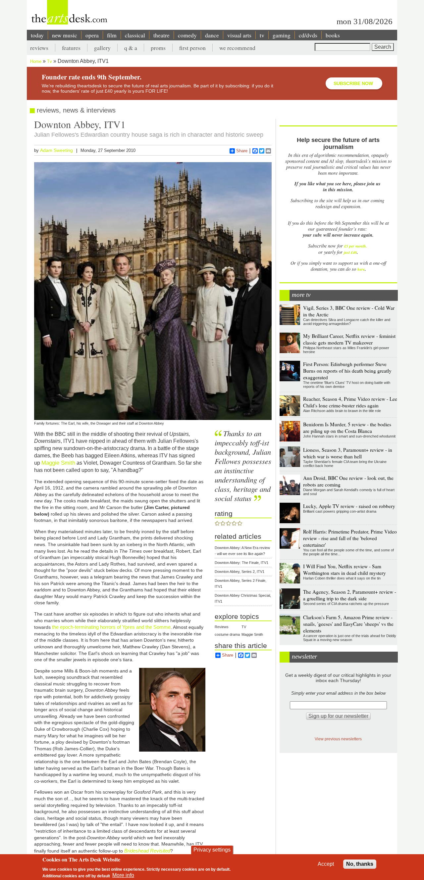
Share (241, 150)
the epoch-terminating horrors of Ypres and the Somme (111, 627)
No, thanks (359, 864)
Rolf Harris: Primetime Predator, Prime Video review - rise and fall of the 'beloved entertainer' (350, 538)
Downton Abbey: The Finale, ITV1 (241, 563)
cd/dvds (308, 35)
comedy (187, 35)
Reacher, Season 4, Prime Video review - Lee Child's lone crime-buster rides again (350, 402)
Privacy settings (212, 850)
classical (135, 35)
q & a (130, 48)
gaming (282, 35)
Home (35, 61)
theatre (161, 35)
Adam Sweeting (56, 150)
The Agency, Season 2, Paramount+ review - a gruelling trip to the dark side (349, 595)
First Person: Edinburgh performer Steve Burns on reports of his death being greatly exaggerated (347, 371)
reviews (39, 48)
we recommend (237, 48)
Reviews (222, 627)
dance (212, 35)
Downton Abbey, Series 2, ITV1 (239, 572)
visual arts (239, 35)
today (37, 35)
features (71, 48)
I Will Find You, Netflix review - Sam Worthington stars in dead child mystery (344, 569)
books (333, 35)
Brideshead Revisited (147, 851)
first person (192, 48)
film (112, 35)
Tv (49, 61)
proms (158, 48)
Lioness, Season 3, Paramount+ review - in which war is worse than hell (347, 453)
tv (262, 35)
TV (243, 627)
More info (123, 875)
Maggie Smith (58, 462)
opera (92, 35)
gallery (102, 48)
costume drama (227, 634)
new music (64, 35)
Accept (326, 864)
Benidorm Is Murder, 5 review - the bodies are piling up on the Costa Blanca (347, 427)
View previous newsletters (338, 739)
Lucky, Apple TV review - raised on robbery (349, 506)
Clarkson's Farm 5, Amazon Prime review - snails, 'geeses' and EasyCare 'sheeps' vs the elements (348, 624)
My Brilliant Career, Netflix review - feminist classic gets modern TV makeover (349, 339)
